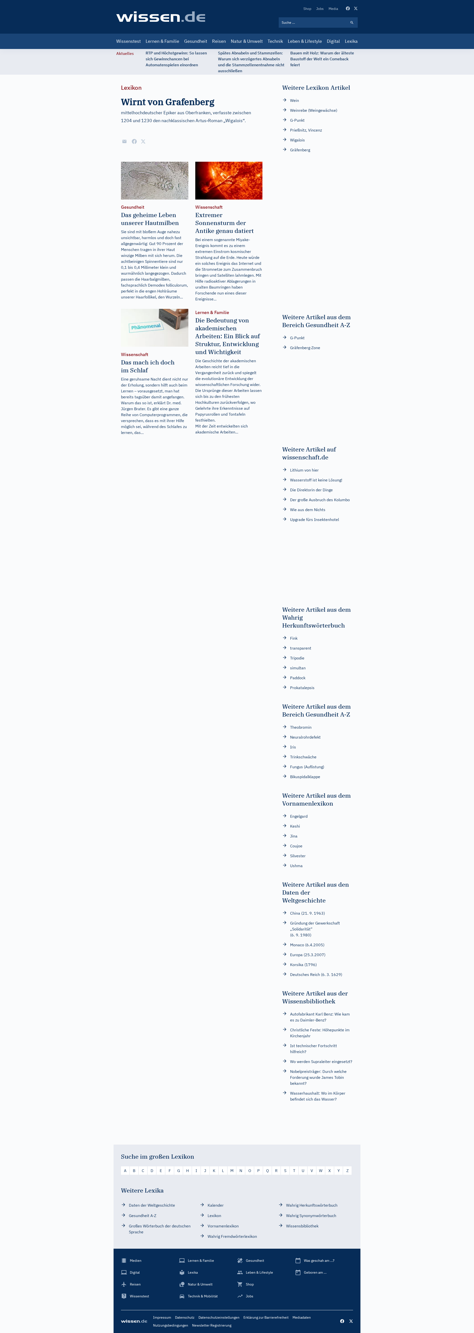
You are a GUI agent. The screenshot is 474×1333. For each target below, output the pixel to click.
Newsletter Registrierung (211, 1325)
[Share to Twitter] (143, 141)
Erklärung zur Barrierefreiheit (266, 1317)
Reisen (219, 41)
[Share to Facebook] (134, 141)
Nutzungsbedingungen (170, 1325)
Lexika (351, 41)
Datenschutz (185, 1317)
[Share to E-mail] (124, 141)
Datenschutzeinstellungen (218, 1317)
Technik (275, 41)
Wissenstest (128, 41)
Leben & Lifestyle (305, 41)
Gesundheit (195, 41)
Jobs (320, 8)
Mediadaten (302, 1317)
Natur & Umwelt (247, 41)
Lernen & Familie (162, 41)
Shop (307, 8)
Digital (333, 41)
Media (333, 8)
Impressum (162, 1317)
